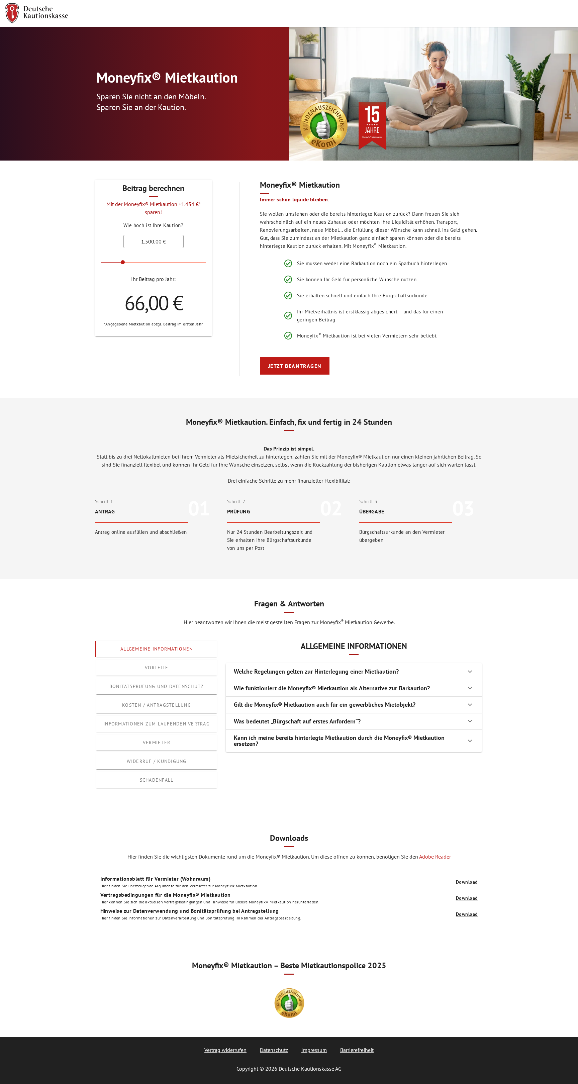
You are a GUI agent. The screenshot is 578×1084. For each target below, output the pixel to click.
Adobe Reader (435, 856)
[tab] (156, 649)
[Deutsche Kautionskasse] (36, 13)
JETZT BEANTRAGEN (295, 366)
